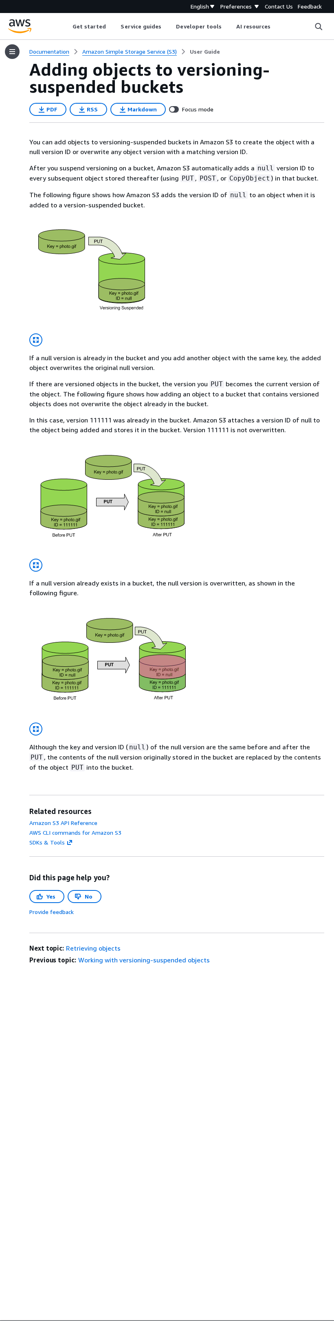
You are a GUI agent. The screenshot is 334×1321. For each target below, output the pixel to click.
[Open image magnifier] (35, 339)
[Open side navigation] (12, 51)
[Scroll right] (277, 26)
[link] (205, 52)
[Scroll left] (66, 26)
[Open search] (318, 26)
